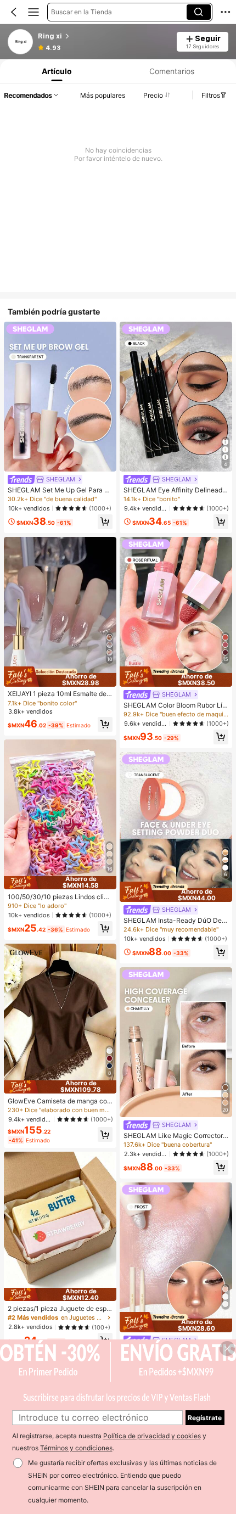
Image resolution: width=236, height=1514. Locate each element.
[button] (14, 12)
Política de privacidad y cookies (152, 1436)
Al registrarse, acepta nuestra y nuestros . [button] (109, 1442)
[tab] (55, 71)
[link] (20, 42)
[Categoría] (33, 12)
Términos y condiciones (76, 1448)
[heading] (104, 36)
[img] (60, 676)
